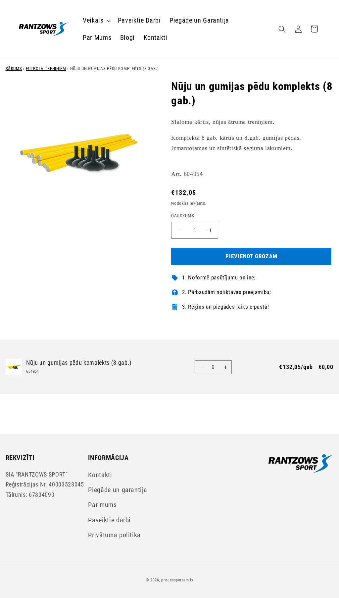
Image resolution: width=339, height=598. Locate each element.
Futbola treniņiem (46, 68)
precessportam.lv (177, 580)
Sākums (14, 68)
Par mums (102, 505)
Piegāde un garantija (117, 490)
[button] (96, 20)
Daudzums (182, 215)
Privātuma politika (114, 535)
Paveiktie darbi (109, 520)
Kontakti (100, 475)
